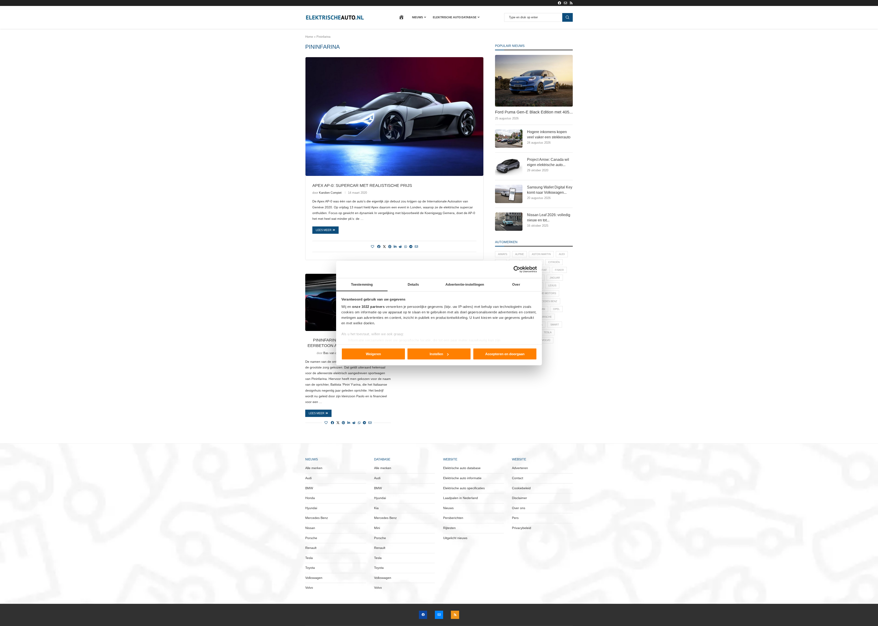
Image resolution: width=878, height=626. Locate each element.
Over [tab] (516, 284)
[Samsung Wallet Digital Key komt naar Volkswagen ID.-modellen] (508, 194)
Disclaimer (519, 498)
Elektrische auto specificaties (464, 488)
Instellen (436, 354)
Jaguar (555, 277)
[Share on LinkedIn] (395, 246)
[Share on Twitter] (384, 246)
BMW (309, 488)
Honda (310, 498)
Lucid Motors (546, 293)
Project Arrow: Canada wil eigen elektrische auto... (548, 162)
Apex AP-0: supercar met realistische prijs (362, 185)
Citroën (554, 262)
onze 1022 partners (368, 306)
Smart (554, 324)
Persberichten (453, 518)
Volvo (546, 340)
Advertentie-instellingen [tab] (464, 284)
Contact (517, 478)
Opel (556, 309)
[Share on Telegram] (410, 246)
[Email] (565, 3)
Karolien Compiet (330, 192)
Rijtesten (449, 528)
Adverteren (520, 468)
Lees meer (324, 230)
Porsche (545, 316)
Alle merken (313, 468)
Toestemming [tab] (362, 284)
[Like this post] (372, 246)
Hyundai (311, 508)
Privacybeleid (521, 528)
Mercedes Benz (546, 301)
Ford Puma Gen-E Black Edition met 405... (534, 112)
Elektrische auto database (454, 17)
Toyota (310, 568)
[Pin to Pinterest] (389, 246)
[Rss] (571, 3)
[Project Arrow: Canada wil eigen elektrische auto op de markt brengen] (508, 166)
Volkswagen (313, 578)
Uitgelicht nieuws (455, 538)
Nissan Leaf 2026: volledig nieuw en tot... (548, 217)
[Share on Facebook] (378, 246)
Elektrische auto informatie (462, 478)
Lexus (552, 285)
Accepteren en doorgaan (505, 354)
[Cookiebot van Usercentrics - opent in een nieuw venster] (517, 269)
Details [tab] (413, 284)
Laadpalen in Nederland (460, 498)
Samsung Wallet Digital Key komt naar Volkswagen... (549, 189)
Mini (377, 528)
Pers (515, 518)
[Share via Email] (416, 246)
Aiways (502, 254)
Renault (310, 548)
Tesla (547, 332)
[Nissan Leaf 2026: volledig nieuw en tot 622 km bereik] (508, 221)
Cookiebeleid (521, 488)
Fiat (544, 270)
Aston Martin (541, 254)
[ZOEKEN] (567, 17)
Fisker (559, 270)
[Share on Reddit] (400, 246)
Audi (562, 254)
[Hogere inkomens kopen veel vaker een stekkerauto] (508, 138)
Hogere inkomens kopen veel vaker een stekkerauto (548, 134)
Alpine (519, 254)
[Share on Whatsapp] (405, 246)
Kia (376, 508)
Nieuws (417, 17)
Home (309, 36)
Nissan (310, 528)
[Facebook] (559, 3)
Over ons (518, 508)
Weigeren (373, 354)
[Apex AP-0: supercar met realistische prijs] (394, 116)
